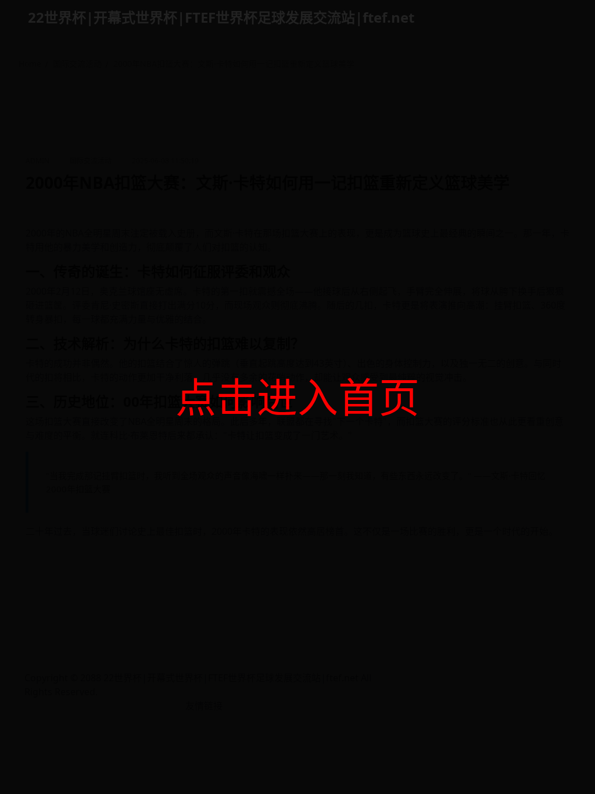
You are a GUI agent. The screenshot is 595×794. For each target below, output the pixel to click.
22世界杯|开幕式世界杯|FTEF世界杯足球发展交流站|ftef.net (221, 17)
